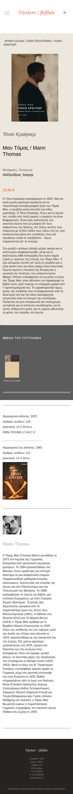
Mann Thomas (16, 543)
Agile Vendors (59, 789)
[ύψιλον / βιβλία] (36, 12)
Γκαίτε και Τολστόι (12, 381)
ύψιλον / (36, 762)
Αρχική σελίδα (14, 40)
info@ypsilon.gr (36, 778)
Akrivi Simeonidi (28, 789)
